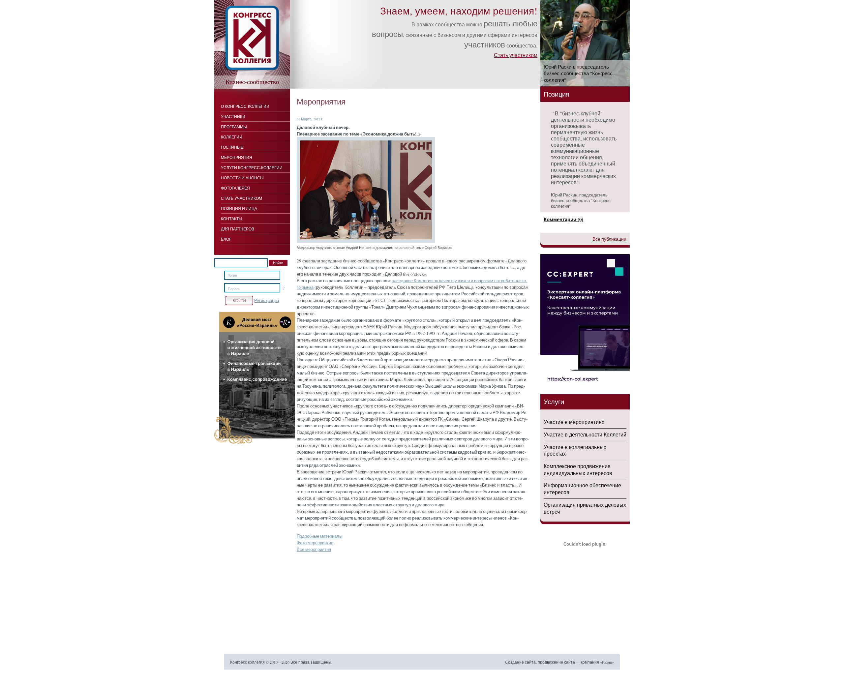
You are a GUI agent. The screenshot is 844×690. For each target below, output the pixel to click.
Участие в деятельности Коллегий (585, 434)
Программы (234, 126)
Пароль (234, 288)
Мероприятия (236, 157)
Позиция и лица (239, 208)
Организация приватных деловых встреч (585, 508)
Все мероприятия (314, 549)
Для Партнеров (237, 228)
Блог (226, 239)
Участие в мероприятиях (574, 421)
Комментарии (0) (563, 219)
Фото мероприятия (315, 543)
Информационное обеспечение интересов (582, 488)
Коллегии (231, 136)
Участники (233, 116)
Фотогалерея (235, 188)
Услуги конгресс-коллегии (252, 167)
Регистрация (266, 300)
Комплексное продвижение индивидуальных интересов (578, 469)
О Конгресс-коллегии (245, 106)
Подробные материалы (319, 536)
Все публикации (609, 239)
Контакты (231, 218)
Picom (607, 662)
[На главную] (252, 87)
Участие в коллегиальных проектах (575, 450)
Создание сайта (520, 662)
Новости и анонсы (242, 177)
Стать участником (515, 54)
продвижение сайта (556, 662)
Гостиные (232, 147)
